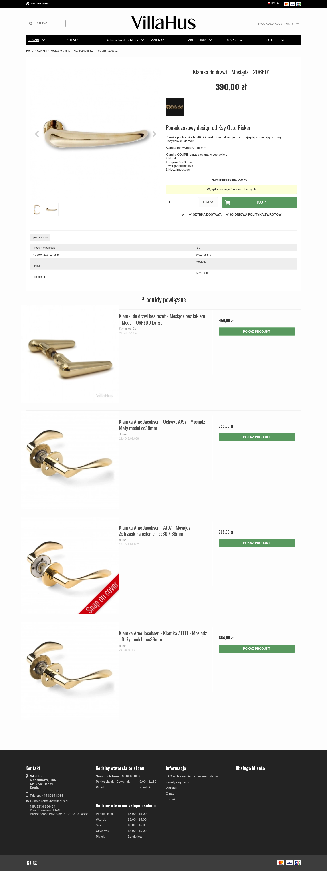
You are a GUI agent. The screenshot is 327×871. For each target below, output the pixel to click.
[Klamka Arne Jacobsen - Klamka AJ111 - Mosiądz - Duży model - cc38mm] (70, 671)
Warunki (171, 788)
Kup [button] (261, 202)
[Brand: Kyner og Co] (177, 109)
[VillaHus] (163, 22)
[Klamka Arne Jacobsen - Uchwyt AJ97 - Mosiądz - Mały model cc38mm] (70, 459)
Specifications (40, 237)
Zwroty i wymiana (178, 782)
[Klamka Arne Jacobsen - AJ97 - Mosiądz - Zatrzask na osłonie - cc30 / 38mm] (70, 565)
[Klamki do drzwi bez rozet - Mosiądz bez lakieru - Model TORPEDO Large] (70, 354)
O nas (170, 793)
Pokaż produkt (256, 331)
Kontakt (171, 799)
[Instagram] (35, 862)
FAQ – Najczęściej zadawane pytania (192, 776)
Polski (275, 3)
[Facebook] (29, 862)
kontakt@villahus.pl (54, 801)
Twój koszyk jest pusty (275, 23)
